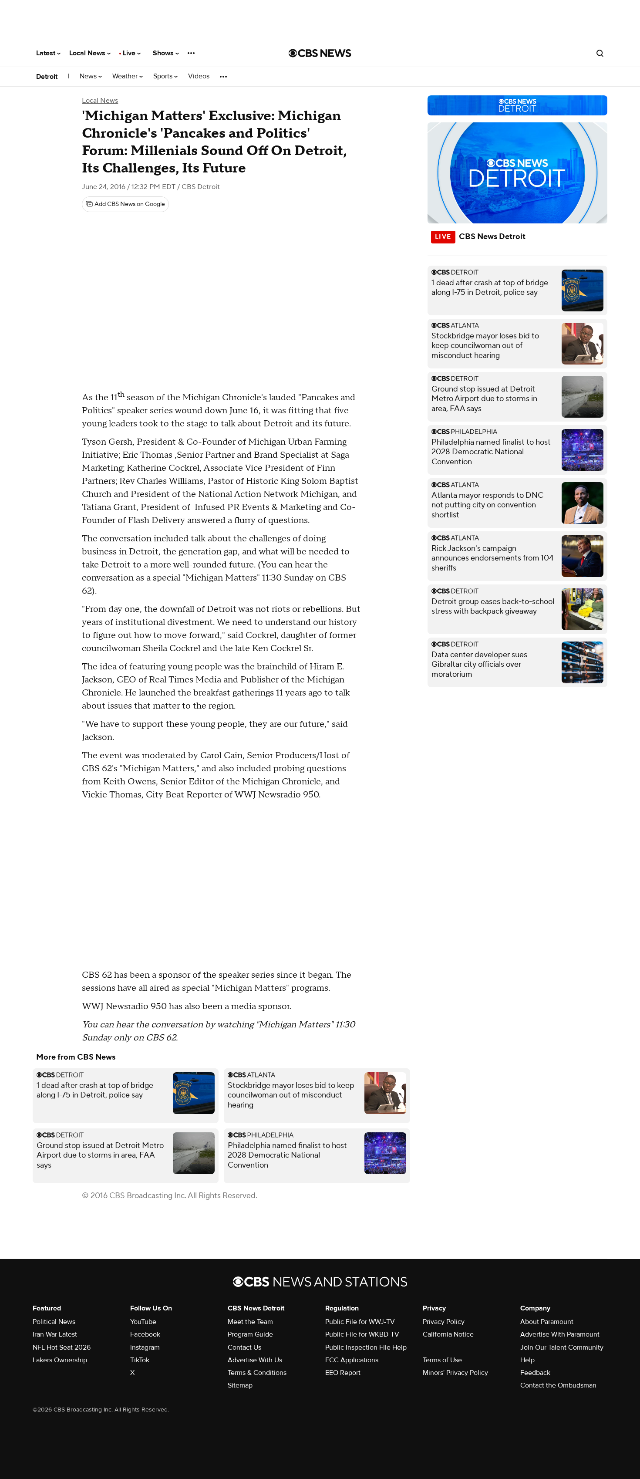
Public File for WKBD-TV (362, 1334)
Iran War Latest (55, 1334)
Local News (88, 53)
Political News (54, 1321)
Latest (46, 53)
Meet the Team (250, 1321)
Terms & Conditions (257, 1372)
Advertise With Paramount (560, 1334)
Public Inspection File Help (366, 1347)
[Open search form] (600, 53)
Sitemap (240, 1385)
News (89, 76)
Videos (198, 76)
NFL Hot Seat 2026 (62, 1347)
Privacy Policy (444, 1321)
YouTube (143, 1321)
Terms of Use (442, 1360)
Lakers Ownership (60, 1360)
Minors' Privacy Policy (455, 1372)
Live (130, 53)
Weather (125, 76)
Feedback (535, 1372)
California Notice (448, 1334)
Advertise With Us (255, 1360)
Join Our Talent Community (561, 1347)
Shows (164, 53)
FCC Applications (351, 1360)
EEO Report (342, 1372)
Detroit (46, 76)
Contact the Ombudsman (558, 1385)
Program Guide (250, 1334)
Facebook (145, 1334)
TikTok (139, 1360)
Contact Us (244, 1347)
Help (527, 1360)
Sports (163, 76)
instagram (145, 1347)
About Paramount (546, 1321)
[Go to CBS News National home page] (320, 53)
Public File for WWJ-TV (360, 1321)
